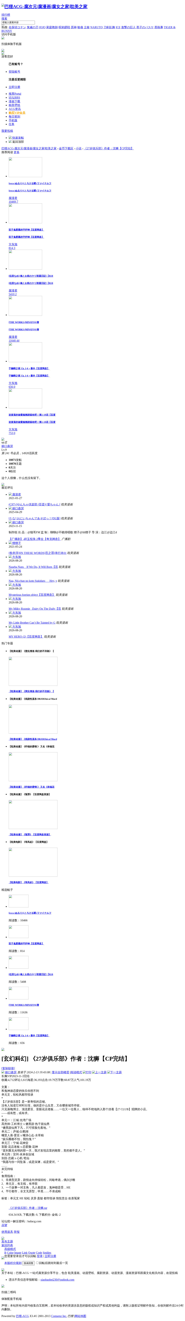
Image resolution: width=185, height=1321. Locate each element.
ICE (118, 27)
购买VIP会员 (17, 112)
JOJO (42, 27)
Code (39, 1252)
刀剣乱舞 (109, 27)
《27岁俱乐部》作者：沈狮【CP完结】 (109, 148)
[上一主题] (99, 1072)
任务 (11, 124)
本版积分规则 (13, 1263)
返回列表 (7, 1245)
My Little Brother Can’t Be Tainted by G (32, 622)
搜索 (4, 18)
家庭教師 (52, 27)
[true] (2, 25)
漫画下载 (14, 101)
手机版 (13, 120)
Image (17, 1252)
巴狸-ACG (22, 1316)
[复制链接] (8, 1068)
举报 (17, 1231)
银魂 (80, 27)
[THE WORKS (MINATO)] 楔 (24, 1005)
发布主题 (7, 1241)
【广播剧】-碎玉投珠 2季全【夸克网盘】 (35, 539)
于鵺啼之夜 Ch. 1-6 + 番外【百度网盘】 (29, 1035)
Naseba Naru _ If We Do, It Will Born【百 (33, 566)
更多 (17, 152)
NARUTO (96, 27)
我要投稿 (7, 130)
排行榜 (5, 14)
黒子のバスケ (145, 27)
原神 (74, 27)
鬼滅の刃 (32, 27)
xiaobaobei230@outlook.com (57, 1279)
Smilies (47, 1252)
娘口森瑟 (7, 446)
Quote (31, 1252)
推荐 (15, 93)
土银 (87, 27)
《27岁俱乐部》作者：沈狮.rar (28, 1207)
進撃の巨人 (128, 27)
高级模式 (10, 1249)
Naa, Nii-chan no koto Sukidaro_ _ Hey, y (33, 580)
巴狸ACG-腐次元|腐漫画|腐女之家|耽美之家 (29, 148)
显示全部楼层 (60, 1072)
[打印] (87, 1072)
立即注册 (14, 87)
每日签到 (14, 116)
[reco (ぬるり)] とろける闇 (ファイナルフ (30, 913)
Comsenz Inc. (59, 1316)
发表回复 (28, 1263)
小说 (78, 148)
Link (24, 1252)
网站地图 (80, 1316)
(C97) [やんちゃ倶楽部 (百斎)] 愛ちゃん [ (34, 504)
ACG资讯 (15, 108)
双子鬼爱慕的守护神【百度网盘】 (26, 943)
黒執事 (158, 27)
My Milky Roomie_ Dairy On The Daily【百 (35, 608)
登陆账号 (14, 71)
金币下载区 (66, 148)
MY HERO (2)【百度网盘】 (26, 636)
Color (10, 1252)
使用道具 (7, 1231)
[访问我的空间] (2, 439)
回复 (4, 1225)
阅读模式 (76, 1072)
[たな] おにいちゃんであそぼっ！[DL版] (34, 518)
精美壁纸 (14, 105)
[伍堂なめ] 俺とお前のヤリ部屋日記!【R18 (31, 974)
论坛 (14, 97)
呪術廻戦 (64, 27)
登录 (40, 1256)
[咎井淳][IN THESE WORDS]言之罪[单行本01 (37, 552)
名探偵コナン (17, 27)
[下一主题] (114, 1072)
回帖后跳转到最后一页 (53, 1263)
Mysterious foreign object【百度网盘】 (32, 594)
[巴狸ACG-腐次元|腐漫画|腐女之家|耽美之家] (44, 6)
